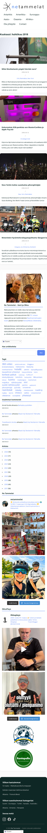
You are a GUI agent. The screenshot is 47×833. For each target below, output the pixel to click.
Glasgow (17, 247)
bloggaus (30, 364)
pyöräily (17, 387)
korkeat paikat (9, 374)
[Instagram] (4, 819)
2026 (6, 452)
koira (35, 372)
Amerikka (20, 14)
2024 (6, 460)
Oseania (17, 19)
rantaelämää (26, 387)
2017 (6, 488)
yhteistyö (26, 395)
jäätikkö (26, 369)
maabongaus (21, 380)
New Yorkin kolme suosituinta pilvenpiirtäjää (21, 185)
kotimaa (21, 375)
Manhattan (23, 78)
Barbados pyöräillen (25, 405)
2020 (6, 476)
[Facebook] (9, 819)
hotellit (18, 369)
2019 (6, 480)
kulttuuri (29, 375)
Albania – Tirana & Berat (11, 794)
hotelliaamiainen (7, 369)
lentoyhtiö (27, 377)
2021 (6, 472)
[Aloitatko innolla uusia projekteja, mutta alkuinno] (23, 577)
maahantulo (32, 380)
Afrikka (29, 19)
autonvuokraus (20, 364)
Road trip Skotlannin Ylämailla (29, 414)
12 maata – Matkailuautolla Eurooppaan (17, 786)
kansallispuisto (36, 369)
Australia (33, 804)
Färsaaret (20, 808)
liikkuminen (37, 377)
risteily (18, 390)
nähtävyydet (16, 382)
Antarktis (8, 14)
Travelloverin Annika (9, 422)
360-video (7, 364)
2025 (6, 456)
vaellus (26, 393)
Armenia (12, 808)
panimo (25, 385)
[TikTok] (14, 819)
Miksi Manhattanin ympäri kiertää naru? (19, 69)
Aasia (6, 19)
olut (25, 382)
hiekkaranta (20, 367)
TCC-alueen (34, 315)
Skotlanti (33, 247)
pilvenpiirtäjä (7, 387)
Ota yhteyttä (9, 24)
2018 (6, 484)
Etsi (41, 353)
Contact (22, 24)
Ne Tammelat (7, 414)
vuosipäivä (16, 396)
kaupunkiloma (27, 372)
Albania (5, 808)
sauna (11, 393)
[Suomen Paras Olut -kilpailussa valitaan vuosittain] (23, 693)
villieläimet (6, 396)
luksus (4, 380)
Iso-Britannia (25, 247)
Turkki (19, 804)
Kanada (26, 804)
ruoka (4, 393)
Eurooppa (34, 14)
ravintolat (7, 390)
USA (18, 78)
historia (30, 367)
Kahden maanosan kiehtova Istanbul (16, 790)
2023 (6, 464)
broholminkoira (8, 367)
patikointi (33, 385)
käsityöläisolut (7, 377)
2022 (6, 468)
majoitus (5, 382)
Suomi (7, 341)
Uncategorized (25, 139)
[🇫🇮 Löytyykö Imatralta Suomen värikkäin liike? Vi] (23, 533)
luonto (11, 379)
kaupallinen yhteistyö (11, 372)
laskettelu (19, 377)
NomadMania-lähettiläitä (32, 321)
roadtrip (38, 390)
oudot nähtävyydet (11, 385)
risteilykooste (28, 390)
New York (31, 78)
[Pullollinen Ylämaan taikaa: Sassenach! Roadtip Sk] (23, 649)
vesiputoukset (36, 393)
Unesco (18, 393)
